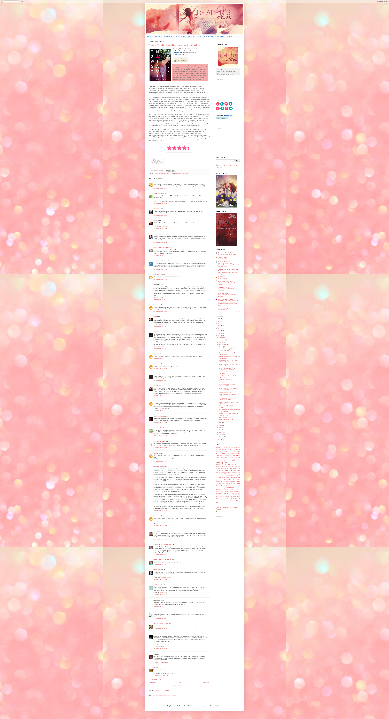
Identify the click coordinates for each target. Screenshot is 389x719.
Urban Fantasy (220, 496)
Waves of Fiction (222, 257)
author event (230, 453)
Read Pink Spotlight (227, 483)
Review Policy (167, 36)
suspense (224, 495)
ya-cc (231, 500)
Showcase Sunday (222, 493)
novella (227, 477)
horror (238, 468)
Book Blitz (230, 457)
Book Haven (221, 277)
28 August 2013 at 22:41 (160, 579)
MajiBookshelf (163, 592)
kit (154, 654)
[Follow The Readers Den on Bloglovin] (224, 116)
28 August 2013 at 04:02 (160, 461)
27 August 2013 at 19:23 (160, 368)
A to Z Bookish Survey (225, 392)
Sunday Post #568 (222, 278)
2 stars (233, 447)
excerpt (218, 466)
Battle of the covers (225, 455)
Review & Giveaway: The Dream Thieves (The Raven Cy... (228, 361)
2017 (219, 326)
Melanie (155, 220)
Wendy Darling (157, 569)
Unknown (156, 305)
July (220, 423)
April (220, 430)
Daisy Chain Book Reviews (226, 299)
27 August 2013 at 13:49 (160, 255)
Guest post (237, 466)
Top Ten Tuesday (235, 495)
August (221, 347)
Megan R (156, 354)
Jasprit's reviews (170, 173)
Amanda (155, 386)
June (220, 425)
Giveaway (229, 466)
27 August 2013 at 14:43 (160, 279)
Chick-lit (233, 460)
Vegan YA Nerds (158, 193)
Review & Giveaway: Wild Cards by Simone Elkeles (228, 349)
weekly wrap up (235, 498)
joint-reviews (237, 472)
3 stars (224, 449)
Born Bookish (157, 612)
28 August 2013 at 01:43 (160, 410)
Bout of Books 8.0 (223, 382)
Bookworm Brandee (159, 428)
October (221, 342)
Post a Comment (156, 679)
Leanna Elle (156, 209)
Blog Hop (234, 455)
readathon (237, 483)
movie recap (219, 475)
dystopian (233, 464)
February (221, 434)
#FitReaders (219, 447)
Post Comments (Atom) (162, 690)
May (220, 427)
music (223, 475)
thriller (228, 495)
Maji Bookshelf (157, 585)
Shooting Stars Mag (159, 416)
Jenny (155, 316)
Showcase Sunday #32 (225, 417)
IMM (217, 470)
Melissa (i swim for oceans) (161, 247)
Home (149, 36)
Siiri (154, 332)
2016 (219, 328)
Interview (221, 470)
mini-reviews (226, 474)
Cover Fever (232, 463)
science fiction (229, 489)
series (235, 489)
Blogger (219, 706)
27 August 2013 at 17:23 (160, 358)
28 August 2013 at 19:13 (160, 539)
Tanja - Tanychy (157, 182)
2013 (219, 335)
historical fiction (227, 468)
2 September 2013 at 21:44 (160, 675)
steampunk (218, 494)
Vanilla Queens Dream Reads (232, 496)
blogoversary (223, 457)
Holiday (234, 468)
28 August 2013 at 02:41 (160, 422)
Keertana (156, 234)
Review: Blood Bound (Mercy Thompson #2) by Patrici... (227, 368)
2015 (219, 330)
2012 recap (218, 449)
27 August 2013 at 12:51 (160, 242)
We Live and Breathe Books (226, 253)
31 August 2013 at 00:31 (160, 648)
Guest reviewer (219, 468)
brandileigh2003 (158, 274)
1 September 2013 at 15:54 (160, 662)
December (222, 337)
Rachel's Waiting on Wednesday (225, 481)
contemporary (162, 173)
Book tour (237, 457)
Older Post (206, 682)
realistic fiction (178, 173)
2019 (219, 321)
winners (217, 500)
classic (238, 460)
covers (222, 464)
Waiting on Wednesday (223, 498)
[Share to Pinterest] (175, 171)
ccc (221, 460)
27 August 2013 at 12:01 (160, 228)
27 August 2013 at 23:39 (160, 395)
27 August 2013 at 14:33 (160, 269)
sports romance (235, 493)
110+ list (228, 447)
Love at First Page (223, 308)
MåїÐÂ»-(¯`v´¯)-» (158, 634)
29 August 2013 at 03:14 (160, 594)
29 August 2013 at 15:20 (160, 606)
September (222, 344)
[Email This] (167, 171)
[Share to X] (171, 171)
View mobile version (179, 686)
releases (218, 488)
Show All (238, 311)
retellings (223, 488)
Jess (154, 531)
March (221, 432)
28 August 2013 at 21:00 (160, 564)
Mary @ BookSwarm (159, 441)
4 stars (237, 449)
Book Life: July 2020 (223, 309)
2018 (219, 323)
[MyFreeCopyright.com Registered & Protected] (228, 509)
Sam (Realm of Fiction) (160, 261)
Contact (229, 36)
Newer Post (152, 682)
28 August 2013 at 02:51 (160, 447)
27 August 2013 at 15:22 (160, 311)
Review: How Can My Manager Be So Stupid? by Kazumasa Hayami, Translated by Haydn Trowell (228, 265)
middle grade (219, 474)
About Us (157, 36)
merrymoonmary (205, 706)
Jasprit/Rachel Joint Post (222, 472)
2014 (219, 333)
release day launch (235, 485)
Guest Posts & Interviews (206, 36)
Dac (226, 464)
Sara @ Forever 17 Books (160, 623)
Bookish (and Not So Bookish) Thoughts (226, 459)
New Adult (234, 476)
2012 (219, 440)
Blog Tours (191, 36)
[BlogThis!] (169, 171)
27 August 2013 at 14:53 (160, 299)
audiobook (223, 453)
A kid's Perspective (234, 451)
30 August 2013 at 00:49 (160, 618)
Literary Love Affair (158, 646)
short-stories (237, 491)
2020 (219, 319)
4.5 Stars (156, 173)
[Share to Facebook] (173, 171)
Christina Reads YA (159, 466)
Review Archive (180, 36)
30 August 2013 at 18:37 (160, 628)
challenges (226, 460)
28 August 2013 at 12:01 (160, 525)
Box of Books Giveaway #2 (226, 419)
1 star (224, 447)
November (222, 340)
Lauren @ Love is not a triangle (162, 544)
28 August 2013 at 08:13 (160, 510)
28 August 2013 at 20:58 (160, 554)
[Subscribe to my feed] (231, 110)
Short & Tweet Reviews (226, 491)
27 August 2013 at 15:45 (160, 326)
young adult (185, 173)
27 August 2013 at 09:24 (160, 188)
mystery (228, 476)
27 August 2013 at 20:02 (160, 380)
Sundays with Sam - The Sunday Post (227, 254)
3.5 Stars (230, 449)
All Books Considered (224, 262)
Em (154, 667)
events (238, 464)
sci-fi (223, 489)
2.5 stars (237, 447)
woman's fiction (225, 500)
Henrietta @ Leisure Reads (161, 374)
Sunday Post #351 (222, 259)
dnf (229, 464)
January (221, 437)
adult (218, 453)
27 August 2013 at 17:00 (160, 348)
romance (230, 488)
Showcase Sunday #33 (225, 379)
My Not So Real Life (223, 293)
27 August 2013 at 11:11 (160, 215)
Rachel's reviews (231, 480)
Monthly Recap (235, 474)
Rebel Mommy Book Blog (225, 281)
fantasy (223, 466)
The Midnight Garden (165, 577)
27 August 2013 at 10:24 (160, 203)
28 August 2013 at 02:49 (160, 436)
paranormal (233, 477)
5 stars (225, 451)
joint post (231, 472)
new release (222, 477)
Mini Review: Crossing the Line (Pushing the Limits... (227, 399)
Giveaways (220, 36)
